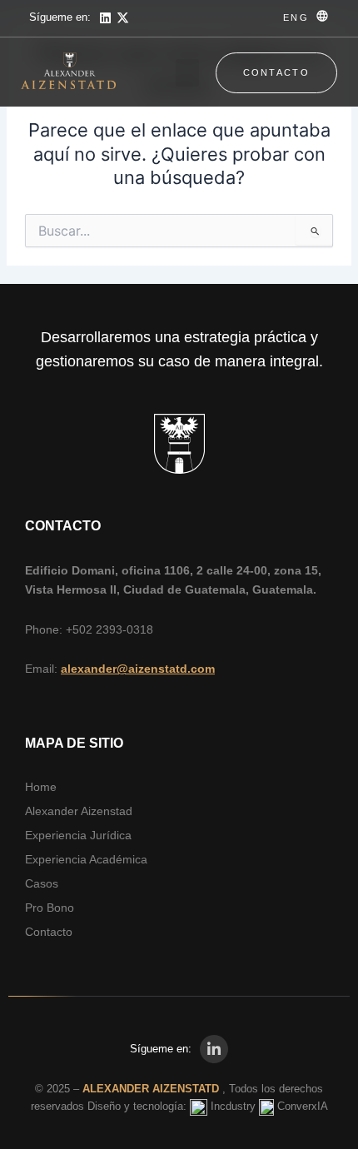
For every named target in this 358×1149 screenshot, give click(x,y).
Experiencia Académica (86, 859)
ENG (296, 17)
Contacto (48, 931)
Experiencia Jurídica (78, 835)
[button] (187, 73)
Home (41, 786)
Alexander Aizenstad (78, 811)
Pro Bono (49, 907)
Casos (41, 883)
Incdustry (233, 1106)
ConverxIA (302, 1106)
